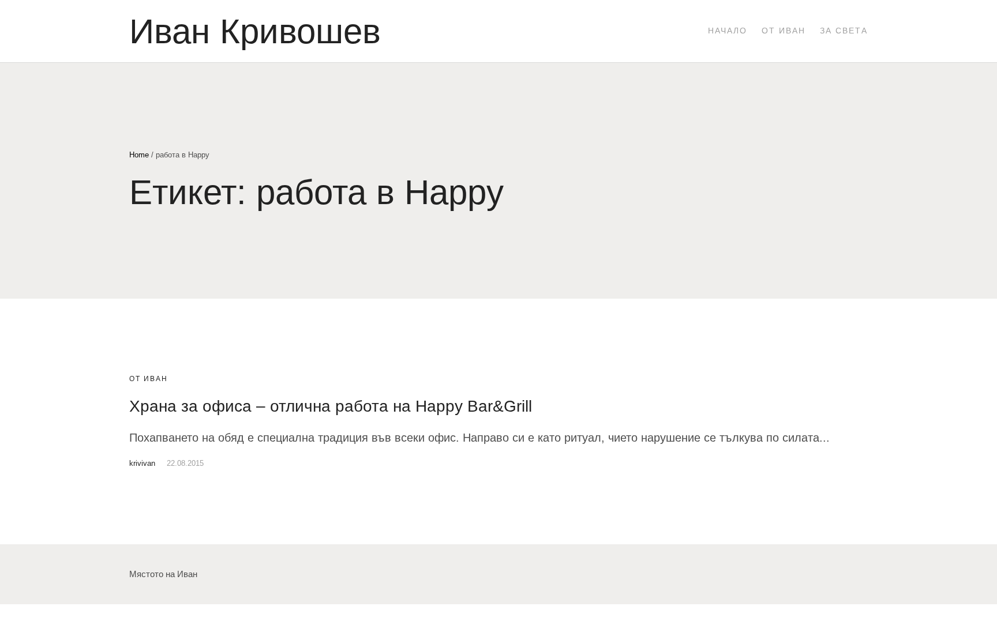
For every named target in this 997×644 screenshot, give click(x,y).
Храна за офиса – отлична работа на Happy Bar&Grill (330, 406)
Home (139, 154)
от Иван (148, 379)
